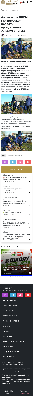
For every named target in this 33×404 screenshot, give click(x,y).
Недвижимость (11, 352)
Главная (4, 10)
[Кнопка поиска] (27, 2)
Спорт (6, 331)
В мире (6, 326)
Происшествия (11, 321)
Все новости (13, 10)
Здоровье (8, 347)
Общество (8, 311)
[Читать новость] (29, 181)
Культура (7, 336)
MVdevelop (25, 393)
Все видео (8, 357)
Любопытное (10, 316)
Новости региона (14, 155)
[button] (16, 276)
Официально (10, 305)
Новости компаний (13, 341)
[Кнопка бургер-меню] (30, 2)
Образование (8, 252)
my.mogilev (9, 35)
